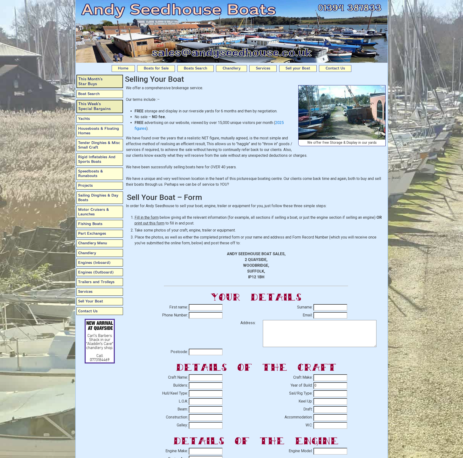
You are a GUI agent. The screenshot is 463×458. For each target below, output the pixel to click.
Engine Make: (176, 451)
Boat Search (89, 94)
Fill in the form (147, 217)
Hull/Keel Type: (175, 393)
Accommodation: (299, 417)
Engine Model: (301, 451)
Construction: (177, 417)
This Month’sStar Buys (90, 81)
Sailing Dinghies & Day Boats (98, 197)
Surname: (305, 307)
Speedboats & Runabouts (90, 173)
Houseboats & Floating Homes (98, 130)
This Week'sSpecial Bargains (94, 106)
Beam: (182, 409)
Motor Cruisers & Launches (93, 211)
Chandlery (231, 68)
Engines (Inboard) (94, 262)
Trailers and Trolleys (96, 282)
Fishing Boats (90, 224)
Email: (308, 315)
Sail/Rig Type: (301, 393)
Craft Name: (178, 377)
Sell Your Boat (90, 301)
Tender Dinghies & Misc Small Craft (99, 145)
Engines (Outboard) (96, 272)
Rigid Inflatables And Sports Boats (97, 159)
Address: (248, 323)
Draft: (308, 409)
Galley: (182, 425)
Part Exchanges (92, 233)
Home (123, 68)
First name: (178, 307)
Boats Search (195, 68)
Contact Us (335, 68)
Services (263, 68)
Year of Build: (302, 385)
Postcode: (179, 351)
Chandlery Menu (92, 243)
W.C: (309, 425)
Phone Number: (175, 315)
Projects (85, 185)
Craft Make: (303, 377)
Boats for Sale (156, 68)
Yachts (84, 118)
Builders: (180, 385)
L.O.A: (183, 401)
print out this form (149, 223)
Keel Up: (306, 401)
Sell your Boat (298, 68)
